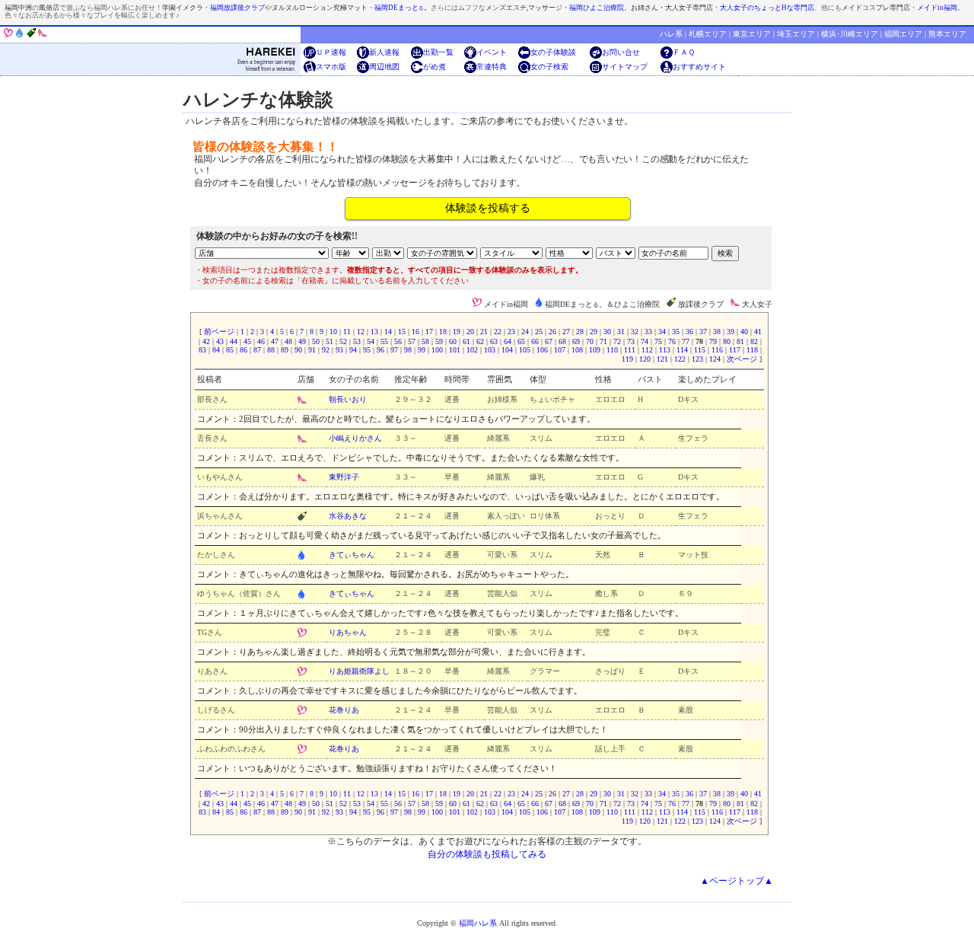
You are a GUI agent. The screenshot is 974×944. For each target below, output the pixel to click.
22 (498, 331)
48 (288, 341)
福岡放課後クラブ (237, 7)
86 (243, 350)
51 (329, 341)
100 (437, 350)
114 (682, 350)
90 (298, 350)
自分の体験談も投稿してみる (487, 854)
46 (261, 341)
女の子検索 (549, 66)
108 (577, 350)
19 (456, 331)
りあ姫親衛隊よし (359, 671)
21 (484, 331)
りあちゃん (348, 632)
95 (367, 350)
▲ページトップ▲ (736, 880)
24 (525, 331)
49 (302, 341)
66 (535, 341)
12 (361, 331)
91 (312, 350)
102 (472, 350)
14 (388, 331)
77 (686, 341)
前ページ (219, 331)
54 (370, 341)
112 (647, 350)
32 (635, 331)
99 (421, 350)
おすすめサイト (699, 66)
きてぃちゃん (351, 554)
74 (644, 341)
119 (628, 359)
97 (394, 350)
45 (247, 341)
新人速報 (384, 52)
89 (285, 350)
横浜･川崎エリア (849, 34)
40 (744, 331)
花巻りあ (344, 710)
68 (562, 341)
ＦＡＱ (684, 52)
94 (353, 350)
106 (542, 350)
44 (234, 341)
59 (439, 341)
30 (607, 331)
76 (672, 341)
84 (216, 350)
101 (455, 350)
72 (617, 341)
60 (453, 341)
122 (680, 359)
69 (576, 341)
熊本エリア (947, 34)
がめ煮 (434, 66)
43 (220, 341)
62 (480, 341)
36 (689, 331)
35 (676, 331)
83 (203, 350)
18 (443, 331)
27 (566, 331)
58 (425, 341)
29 (593, 331)
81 (740, 341)
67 (549, 341)
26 (552, 331)
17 (429, 331)
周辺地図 (384, 66)
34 (662, 331)
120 (645, 359)
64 (507, 341)
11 (347, 331)
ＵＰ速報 (331, 52)
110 (612, 350)
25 (539, 331)
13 (374, 331)
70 (590, 341)
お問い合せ (621, 52)
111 (630, 350)
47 (275, 341)
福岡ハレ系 (478, 923)
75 (658, 341)
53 (357, 341)
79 (713, 341)
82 (754, 341)
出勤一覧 (438, 52)
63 (494, 341)
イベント (491, 52)
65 (521, 341)
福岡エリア (903, 34)
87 (257, 350)
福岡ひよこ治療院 (596, 7)
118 (752, 350)
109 (595, 350)
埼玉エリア (796, 34)
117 (735, 350)
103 (490, 350)
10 (333, 331)
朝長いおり (348, 399)
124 (715, 359)
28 (580, 331)
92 (326, 350)
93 (339, 350)
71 (603, 341)
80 (727, 341)
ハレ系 (671, 34)
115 (700, 350)
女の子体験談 (553, 52)
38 (717, 331)
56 (398, 341)
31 (621, 331)
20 (470, 331)
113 (665, 350)
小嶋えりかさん (355, 438)
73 (631, 341)
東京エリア (752, 34)
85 (230, 350)
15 (402, 331)
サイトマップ (625, 66)
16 (415, 331)
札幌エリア (708, 34)
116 (717, 350)
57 (412, 341)
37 (703, 331)
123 (697, 359)
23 (511, 331)
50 (316, 341)
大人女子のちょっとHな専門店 (767, 7)
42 (206, 341)
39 (730, 331)
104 (507, 350)
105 (525, 350)
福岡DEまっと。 (402, 7)
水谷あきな (348, 516)
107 (560, 350)
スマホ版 (331, 66)
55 (384, 341)
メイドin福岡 (937, 7)
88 (271, 350)
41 (757, 331)
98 (408, 350)
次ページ (742, 359)
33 (648, 331)
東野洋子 (344, 477)
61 (466, 341)
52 (343, 341)
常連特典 (491, 66)
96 (380, 350)
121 (662, 359)
